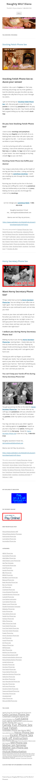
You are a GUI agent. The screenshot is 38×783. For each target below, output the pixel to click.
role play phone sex (7, 756)
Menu (19, 13)
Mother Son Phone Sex (9, 652)
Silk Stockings (30, 244)
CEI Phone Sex (6, 587)
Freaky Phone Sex (7, 633)
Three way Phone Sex (26, 758)
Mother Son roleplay (7, 749)
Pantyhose (31, 241)
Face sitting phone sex (9, 614)
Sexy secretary (30, 472)
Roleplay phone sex (18, 756)
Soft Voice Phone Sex (8, 686)
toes (3, 249)
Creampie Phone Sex (8, 589)
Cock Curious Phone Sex (16, 714)
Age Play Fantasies (7, 563)
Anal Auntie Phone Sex (9, 536)
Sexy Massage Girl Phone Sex (11, 681)
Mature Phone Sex (21, 462)
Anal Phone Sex (7, 568)
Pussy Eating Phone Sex (9, 672)
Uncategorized (6, 696)
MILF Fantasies (6, 743)
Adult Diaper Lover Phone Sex (11, 560)
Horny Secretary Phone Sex (15, 261)
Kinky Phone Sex (19, 740)
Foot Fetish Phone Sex (9, 626)
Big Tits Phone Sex (26, 712)
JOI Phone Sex (6, 643)
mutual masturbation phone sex (12, 657)
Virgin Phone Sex (7, 698)
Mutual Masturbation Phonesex (12, 534)
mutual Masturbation (14, 751)
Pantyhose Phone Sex (19, 472)
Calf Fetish (13, 237)
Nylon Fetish (14, 241)
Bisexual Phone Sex (8, 580)
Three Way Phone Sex (9, 693)
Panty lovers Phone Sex (28, 755)
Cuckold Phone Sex (8, 597)
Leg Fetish (30, 239)
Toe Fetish (32, 246)
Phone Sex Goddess (19, 244)
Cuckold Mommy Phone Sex (10, 594)
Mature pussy (31, 740)
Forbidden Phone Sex (11, 730)
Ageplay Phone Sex (7, 712)
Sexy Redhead (27, 756)
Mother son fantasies (14, 745)
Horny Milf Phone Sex (8, 733)
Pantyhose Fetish (7, 244)
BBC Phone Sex (7, 573)
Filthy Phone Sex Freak (9, 623)
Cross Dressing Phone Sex (10, 592)
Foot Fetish (19, 239)
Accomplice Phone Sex (9, 541)
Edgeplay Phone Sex (8, 609)
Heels (25, 239)
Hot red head (11, 467)
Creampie (6, 716)
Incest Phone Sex (7, 640)
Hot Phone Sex (17, 232)
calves (18, 237)
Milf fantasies (6, 648)
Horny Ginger (14, 465)
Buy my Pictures (7, 585)
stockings (25, 246)
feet (14, 239)
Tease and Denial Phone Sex (10, 691)
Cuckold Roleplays (7, 719)
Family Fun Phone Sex (9, 616)
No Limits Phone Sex (26, 467)
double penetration (27, 721)
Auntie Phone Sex (7, 570)
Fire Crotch (5, 465)
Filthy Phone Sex (7, 621)
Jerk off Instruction (15, 738)
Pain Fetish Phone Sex (9, 669)
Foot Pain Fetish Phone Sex (10, 628)
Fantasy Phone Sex (23, 229)
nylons (21, 241)
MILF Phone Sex (7, 650)
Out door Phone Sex (8, 667)
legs (3, 241)
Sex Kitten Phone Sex (11, 234)
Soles (10, 246)
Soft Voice (5, 246)
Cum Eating (21, 718)
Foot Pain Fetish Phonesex (10, 631)
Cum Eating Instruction (9, 599)
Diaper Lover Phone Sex (9, 604)
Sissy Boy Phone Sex (8, 684)
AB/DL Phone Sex (7, 553)
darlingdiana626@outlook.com (12, 443)
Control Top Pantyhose (28, 237)
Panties (25, 241)
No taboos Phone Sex (14, 470)
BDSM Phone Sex (7, 575)
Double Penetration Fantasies (11, 606)
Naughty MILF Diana (19, 4)
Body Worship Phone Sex (10, 582)
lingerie (7, 241)
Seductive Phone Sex (8, 677)
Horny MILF (26, 730)
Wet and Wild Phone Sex (9, 701)
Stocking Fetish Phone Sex (14, 44)
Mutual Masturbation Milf (10, 531)
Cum (13, 719)
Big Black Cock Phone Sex (10, 577)
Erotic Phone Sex (7, 239)
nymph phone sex (7, 662)
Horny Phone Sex (23, 465)
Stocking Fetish (17, 246)
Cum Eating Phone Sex (9, 539)
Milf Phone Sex (19, 742)
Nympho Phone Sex (8, 664)
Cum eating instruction (12, 721)
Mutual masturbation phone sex (10, 753)
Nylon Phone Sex (26, 470)
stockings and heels (24, 475)
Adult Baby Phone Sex (9, 558)
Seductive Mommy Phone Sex (11, 674)
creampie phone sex (19, 716)
